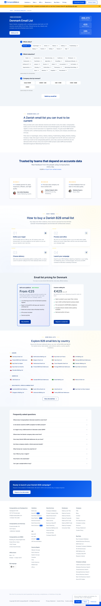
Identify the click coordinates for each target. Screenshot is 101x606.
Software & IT (27, 64)
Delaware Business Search (83, 567)
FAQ (77, 510)
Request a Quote (80, 556)
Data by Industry (66, 515)
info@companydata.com (15, 515)
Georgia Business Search (82, 572)
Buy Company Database (82, 539)
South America (35, 562)
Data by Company (66, 525)
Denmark (26, 45)
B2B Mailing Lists (80, 551)
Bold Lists (34, 510)
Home (11, 10)
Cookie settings (69, 601)
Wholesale (71, 58)
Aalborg (64, 45)
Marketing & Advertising (71, 67)
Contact (78, 515)
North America (35, 552)
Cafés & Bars (47, 67)
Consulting (58, 61)
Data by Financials (66, 518)
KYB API (33, 539)
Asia (32, 559)
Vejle (67, 48)
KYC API (33, 536)
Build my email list (50, 96)
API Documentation (36, 541)
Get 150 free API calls (71, 6)
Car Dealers (74, 64)
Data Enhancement (51, 515)
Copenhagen (37, 45)
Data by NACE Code (67, 523)
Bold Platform (35, 518)
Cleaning (37, 67)
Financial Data (50, 532)
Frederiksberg (74, 45)
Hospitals (54, 70)
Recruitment (63, 70)
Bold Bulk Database (36, 515)
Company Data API (51, 535)
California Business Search (83, 564)
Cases (77, 518)
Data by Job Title (66, 510)
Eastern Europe (35, 555)
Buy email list (25, 321)
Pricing (64, 2)
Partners (78, 525)
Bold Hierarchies (35, 523)
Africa (33, 567)
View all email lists (50, 399)
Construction (38, 58)
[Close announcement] (99, 6)
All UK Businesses (81, 548)
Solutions (27, 2)
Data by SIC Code (66, 520)
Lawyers (37, 64)
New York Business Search (83, 577)
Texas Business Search (82, 569)
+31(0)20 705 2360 (14, 518)
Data (34, 2)
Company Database (51, 510)
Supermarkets (27, 67)
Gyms (36, 70)
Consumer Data (66, 528)
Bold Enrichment (35, 520)
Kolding (51, 48)
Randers (43, 48)
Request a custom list (62, 321)
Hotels (54, 64)
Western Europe (35, 550)
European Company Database (84, 546)
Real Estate (38, 61)
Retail (28, 58)
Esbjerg (35, 48)
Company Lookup (80, 523)
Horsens (59, 48)
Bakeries (45, 70)
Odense (55, 45)
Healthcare (61, 58)
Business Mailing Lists (52, 528)
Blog (77, 513)
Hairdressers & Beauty (71, 61)
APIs (40, 2)
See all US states (80, 579)
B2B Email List (79, 544)
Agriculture (48, 61)
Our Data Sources (80, 520)
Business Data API (51, 523)
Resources (48, 2)
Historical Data (50, 530)
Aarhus (47, 45)
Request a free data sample (22, 492)
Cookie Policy (79, 530)
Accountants (64, 64)
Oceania (33, 557)
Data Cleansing (50, 525)
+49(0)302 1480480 (14, 531)
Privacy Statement (81, 528)
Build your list (14, 32)
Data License (49, 520)
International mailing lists (20, 10)
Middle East (34, 564)
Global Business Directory (83, 541)
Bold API (33, 513)
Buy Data (56, 2)
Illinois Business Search (82, 574)
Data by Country (66, 513)
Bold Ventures (35, 525)
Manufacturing (50, 58)
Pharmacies (58, 67)
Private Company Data (52, 513)
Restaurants (28, 61)
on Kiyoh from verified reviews (52, 169)
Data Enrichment (50, 518)
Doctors (46, 64)
